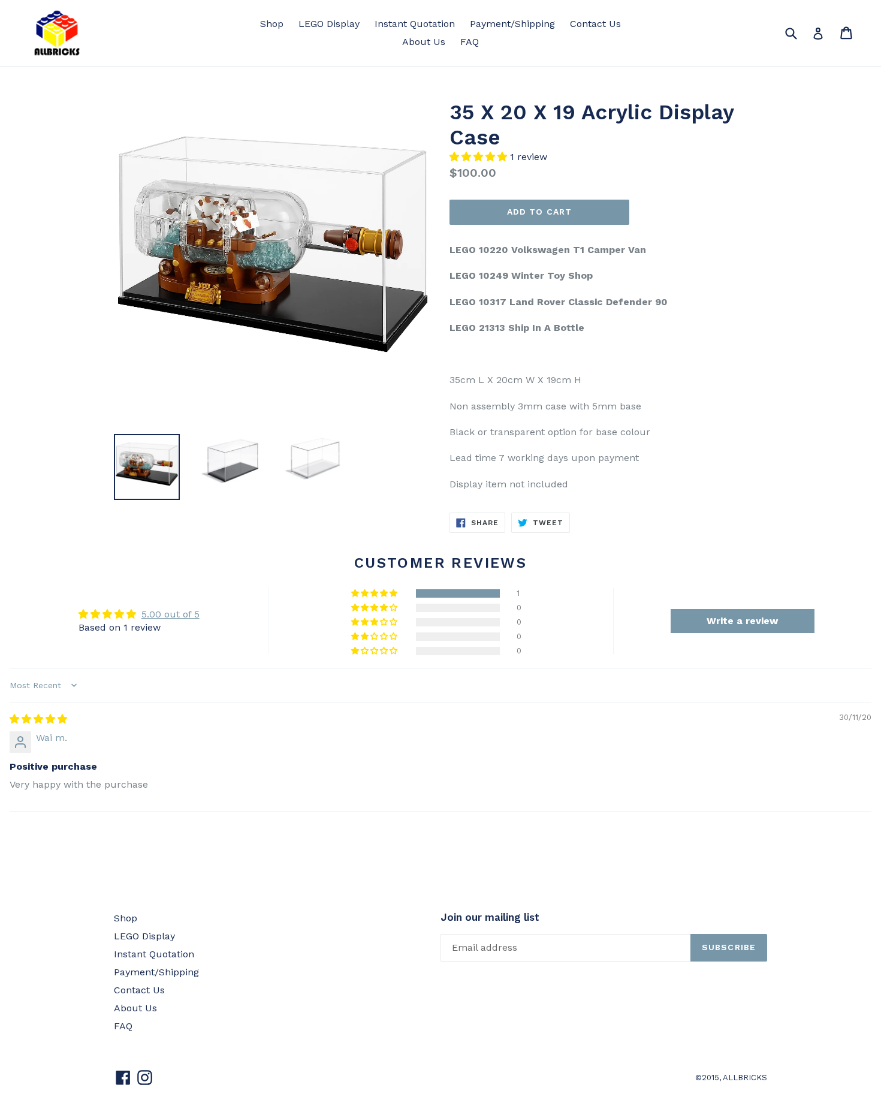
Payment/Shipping (512, 23)
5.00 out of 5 (170, 614)
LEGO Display (329, 23)
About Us (423, 41)
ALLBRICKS (745, 1077)
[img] (38, 719)
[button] (479, 156)
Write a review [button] (742, 620)
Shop (271, 23)
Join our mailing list (490, 917)
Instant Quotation (415, 23)
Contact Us (595, 23)
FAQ (469, 41)
